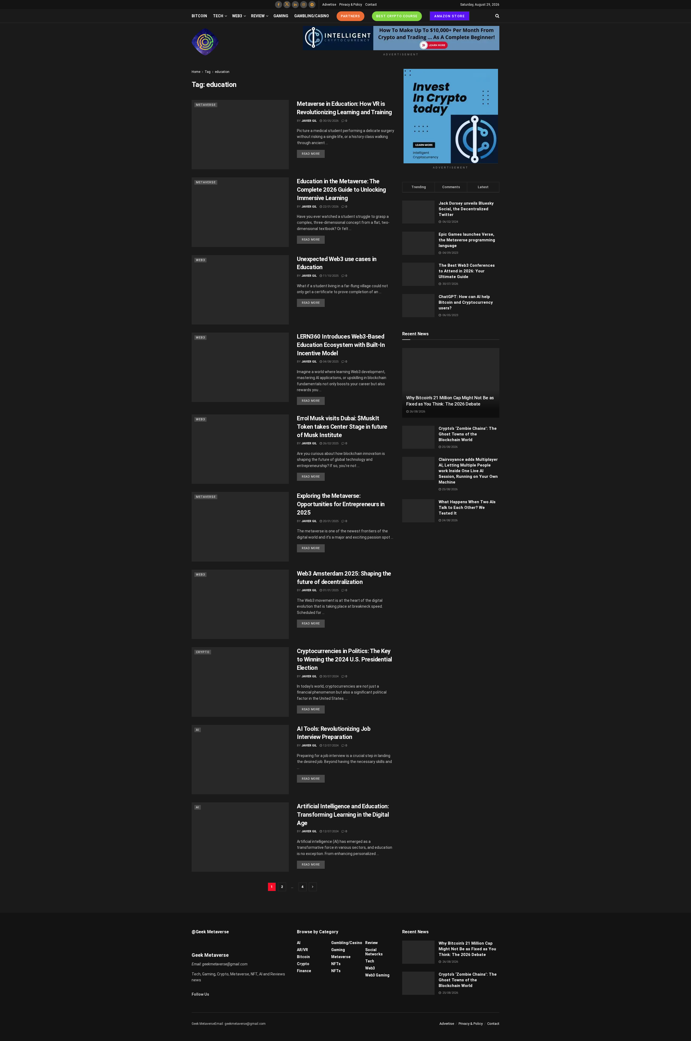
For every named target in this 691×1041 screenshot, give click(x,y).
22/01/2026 (330, 206)
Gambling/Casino (311, 16)
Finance (304, 971)
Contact (371, 4)
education (222, 72)
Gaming (280, 16)
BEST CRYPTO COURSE (397, 16)
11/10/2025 (330, 276)
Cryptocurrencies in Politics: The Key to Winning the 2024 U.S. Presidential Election (344, 659)
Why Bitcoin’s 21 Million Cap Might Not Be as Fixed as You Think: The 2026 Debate (467, 949)
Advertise (329, 4)
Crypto (202, 652)
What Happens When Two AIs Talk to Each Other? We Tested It (467, 507)
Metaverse (206, 105)
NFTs (336, 964)
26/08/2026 (417, 411)
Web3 (237, 16)
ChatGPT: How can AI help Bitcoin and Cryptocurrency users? (466, 302)
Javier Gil (309, 121)
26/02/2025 (330, 443)
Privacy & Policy (350, 4)
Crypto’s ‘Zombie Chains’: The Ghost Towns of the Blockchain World (468, 434)
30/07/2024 (330, 676)
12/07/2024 (330, 745)
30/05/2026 (330, 121)
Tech (218, 16)
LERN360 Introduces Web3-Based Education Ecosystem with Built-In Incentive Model (341, 345)
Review (258, 16)
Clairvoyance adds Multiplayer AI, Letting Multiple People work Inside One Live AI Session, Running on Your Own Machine (468, 471)
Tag (208, 72)
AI (197, 730)
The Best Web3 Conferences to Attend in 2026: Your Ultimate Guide (467, 271)
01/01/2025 (330, 590)
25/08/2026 (449, 447)
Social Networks (374, 952)
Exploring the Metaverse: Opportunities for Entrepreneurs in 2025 (341, 504)
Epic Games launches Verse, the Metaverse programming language (467, 240)
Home (196, 72)
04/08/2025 (330, 361)
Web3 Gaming (377, 975)
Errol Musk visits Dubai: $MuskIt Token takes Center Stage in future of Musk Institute (342, 426)
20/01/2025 (330, 521)
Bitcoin (199, 16)
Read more (311, 154)
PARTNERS (350, 16)
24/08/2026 (449, 520)
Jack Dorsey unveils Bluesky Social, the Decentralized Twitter (466, 209)
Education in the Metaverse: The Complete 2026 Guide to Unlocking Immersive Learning (341, 189)
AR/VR (302, 950)
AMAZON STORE (449, 16)
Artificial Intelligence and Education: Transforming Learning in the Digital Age (343, 814)
